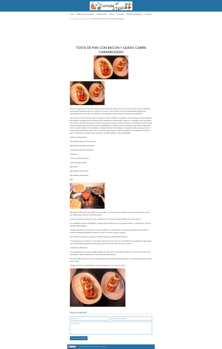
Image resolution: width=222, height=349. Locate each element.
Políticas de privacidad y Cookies (89, 347)
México (111, 14)
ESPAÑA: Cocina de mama (85, 14)
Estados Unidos (101, 14)
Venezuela (120, 14)
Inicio (72, 14)
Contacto (148, 14)
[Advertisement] (111, 32)
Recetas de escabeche (134, 14)
